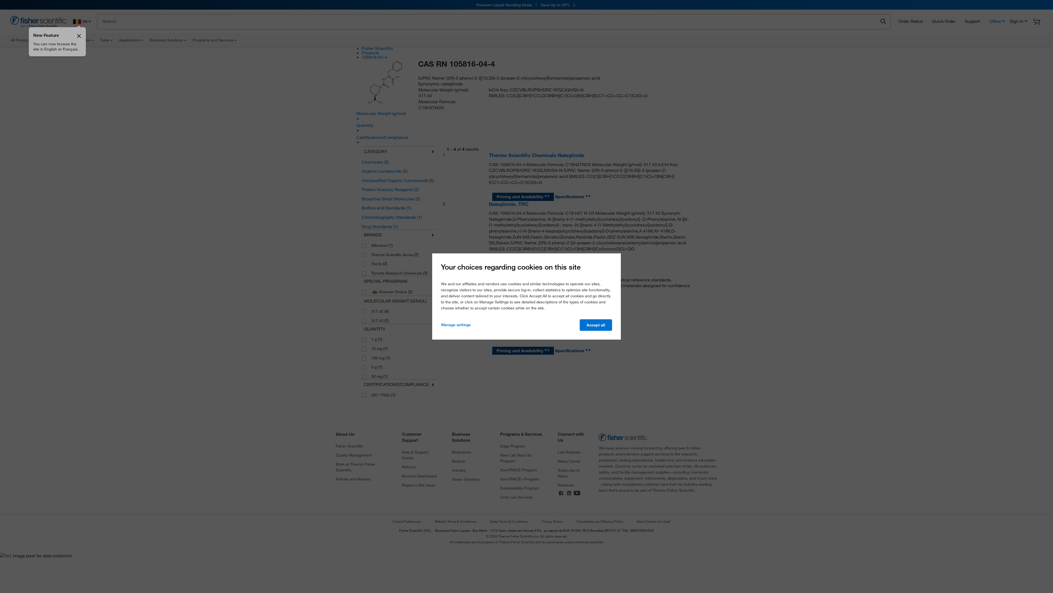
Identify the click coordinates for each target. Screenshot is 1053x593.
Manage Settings (456, 324)
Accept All (596, 325)
